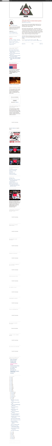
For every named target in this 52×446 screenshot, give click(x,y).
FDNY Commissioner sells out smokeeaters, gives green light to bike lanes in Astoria (14, 185)
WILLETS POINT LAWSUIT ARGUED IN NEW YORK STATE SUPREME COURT (14, 58)
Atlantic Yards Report (13, 359)
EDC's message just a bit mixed (15, 419)
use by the (11, 43)
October (12, 394)
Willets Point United (13, 25)
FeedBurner (16, 102)
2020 (11, 377)
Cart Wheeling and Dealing (13, 169)
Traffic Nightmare (13, 128)
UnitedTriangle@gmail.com (13, 32)
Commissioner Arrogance (13, 174)
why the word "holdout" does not (15, 40)
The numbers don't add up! (15, 430)
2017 (11, 381)
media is (14, 43)
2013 (11, 385)
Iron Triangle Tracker (13, 367)
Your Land (12, 373)
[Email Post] (37, 39)
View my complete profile (13, 33)
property (10, 42)
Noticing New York (13, 369)
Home (32, 43)
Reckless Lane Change (12, 170)
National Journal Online (27, 22)
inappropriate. (11, 44)
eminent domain (27, 40)
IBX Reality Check (12, 178)
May (12, 433)
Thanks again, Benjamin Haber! (15, 418)
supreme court (39, 40)
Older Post (41, 43)
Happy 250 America (12, 181)
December (12, 392)
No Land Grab (12, 368)
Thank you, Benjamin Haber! (15, 424)
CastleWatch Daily (13, 362)
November (12, 393)
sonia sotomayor (33, 40)
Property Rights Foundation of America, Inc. (14, 371)
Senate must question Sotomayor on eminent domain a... (14, 422)
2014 (11, 384)
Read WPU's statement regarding (14, 39)
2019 (11, 379)
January (12, 438)
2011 (11, 388)
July (12, 398)
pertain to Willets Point (13, 41)
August (12, 397)
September (13, 396)
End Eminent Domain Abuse (14, 365)
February (12, 437)
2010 (11, 389)
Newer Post (23, 43)
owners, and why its (16, 42)
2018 (11, 380)
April (12, 434)
